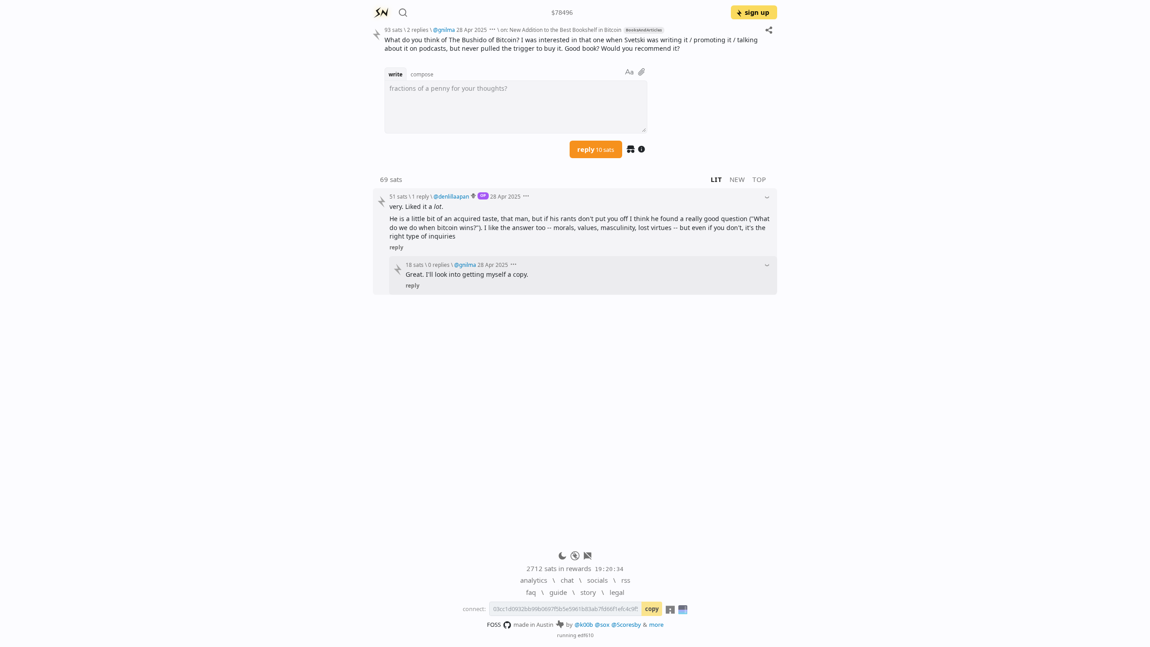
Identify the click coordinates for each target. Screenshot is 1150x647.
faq (531, 592)
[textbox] (577, 44)
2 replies (418, 29)
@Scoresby (626, 624)
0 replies (439, 264)
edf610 (585, 635)
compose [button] (422, 74)
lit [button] (716, 179)
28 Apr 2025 (471, 29)
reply (595, 149)
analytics (533, 580)
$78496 (562, 12)
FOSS (494, 624)
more (656, 624)
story (588, 592)
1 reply (420, 196)
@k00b (584, 624)
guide (558, 592)
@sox (602, 624)
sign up (757, 12)
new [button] (737, 179)
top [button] (759, 179)
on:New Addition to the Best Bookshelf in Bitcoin (560, 29)
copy (652, 609)
